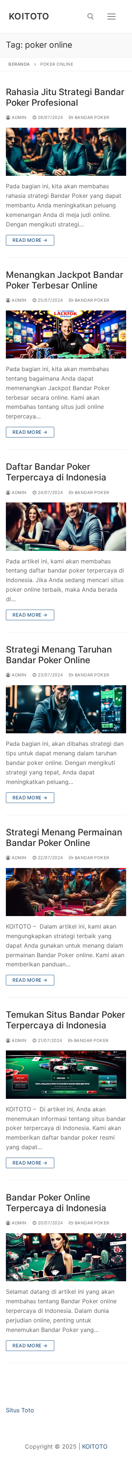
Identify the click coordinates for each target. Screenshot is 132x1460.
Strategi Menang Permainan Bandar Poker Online (64, 837)
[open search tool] (90, 16)
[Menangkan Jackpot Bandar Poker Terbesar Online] (66, 334)
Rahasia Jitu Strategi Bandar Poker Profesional (65, 97)
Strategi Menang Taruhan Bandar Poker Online (59, 654)
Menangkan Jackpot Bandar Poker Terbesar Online (64, 280)
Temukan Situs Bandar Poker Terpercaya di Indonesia (65, 1020)
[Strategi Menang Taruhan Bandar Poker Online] (66, 709)
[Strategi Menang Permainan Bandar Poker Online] (66, 892)
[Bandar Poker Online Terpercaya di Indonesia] (66, 1257)
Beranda (19, 64)
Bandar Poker (91, 117)
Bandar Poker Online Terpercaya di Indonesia (56, 1202)
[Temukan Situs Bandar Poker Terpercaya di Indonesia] (66, 1074)
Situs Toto (20, 1410)
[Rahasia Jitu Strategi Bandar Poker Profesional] (66, 152)
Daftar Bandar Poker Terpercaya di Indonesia (56, 472)
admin (19, 117)
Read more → (30, 240)
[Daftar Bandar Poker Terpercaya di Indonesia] (66, 526)
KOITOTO (29, 16)
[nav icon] (111, 16)
